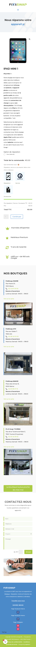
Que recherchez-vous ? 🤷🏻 (12, 164)
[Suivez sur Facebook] (18, 612)
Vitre (10, 154)
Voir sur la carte (9, 299)
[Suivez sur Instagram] (18, 625)
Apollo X (27, 644)
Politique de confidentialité (14, 642)
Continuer (16, 217)
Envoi (28, 552)
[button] (29, 39)
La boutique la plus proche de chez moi (18, 488)
